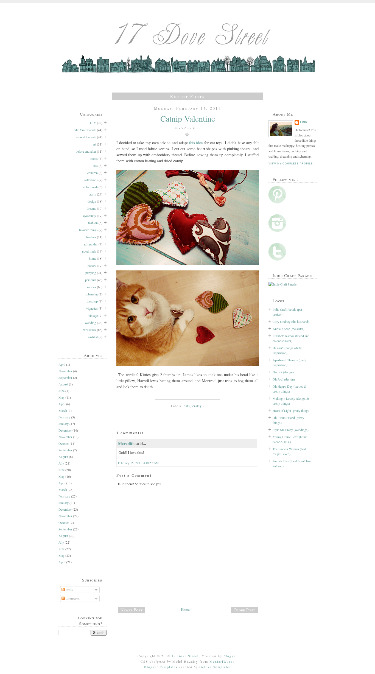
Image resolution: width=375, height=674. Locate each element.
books (94, 158)
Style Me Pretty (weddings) (291, 429)
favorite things (88, 230)
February (64, 417)
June (61, 390)
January (63, 423)
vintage (93, 315)
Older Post (244, 610)
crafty (92, 194)
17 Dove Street (185, 656)
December (65, 430)
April (61, 364)
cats (95, 165)
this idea (196, 142)
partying (90, 272)
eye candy (89, 215)
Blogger (230, 656)
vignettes (92, 308)
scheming (91, 294)
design (92, 201)
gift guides (91, 244)
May (61, 397)
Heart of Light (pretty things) (291, 410)
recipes (91, 287)
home (92, 258)
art (94, 144)
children (92, 172)
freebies (91, 237)
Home (185, 609)
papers (92, 265)
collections (91, 180)
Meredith (126, 443)
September (65, 377)
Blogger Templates (161, 667)
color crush (90, 187)
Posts (69, 590)
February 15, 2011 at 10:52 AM (138, 463)
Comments (72, 598)
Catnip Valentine (187, 118)
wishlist (93, 337)
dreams (91, 208)
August (63, 384)
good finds (89, 251)
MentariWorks (222, 661)
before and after (86, 151)
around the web (86, 137)
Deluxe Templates (215, 667)
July (61, 463)
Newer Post (131, 610)
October (63, 443)
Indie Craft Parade (84, 130)
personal (90, 280)
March (62, 410)
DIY (93, 123)
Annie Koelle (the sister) (288, 328)
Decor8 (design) (283, 372)
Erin (303, 122)
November (65, 371)
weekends (89, 330)
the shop (92, 301)
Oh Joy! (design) (284, 379)
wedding (90, 322)
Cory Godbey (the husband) (291, 321)
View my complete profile (290, 163)
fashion (93, 222)
